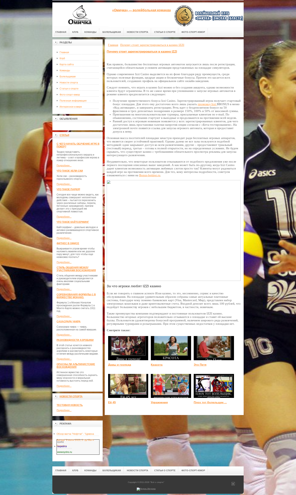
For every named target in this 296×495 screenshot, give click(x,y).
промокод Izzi (207, 104)
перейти (62, 446)
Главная (64, 52)
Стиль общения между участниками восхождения (76, 269)
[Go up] (233, 485)
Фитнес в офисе (68, 243)
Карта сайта (67, 64)
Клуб (62, 58)
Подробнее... (64, 165)
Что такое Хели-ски (70, 170)
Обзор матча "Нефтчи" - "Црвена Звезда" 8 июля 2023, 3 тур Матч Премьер (75, 435)
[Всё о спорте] (80, 14)
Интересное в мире (71, 106)
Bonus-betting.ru (149, 175)
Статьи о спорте (69, 88)
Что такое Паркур (68, 189)
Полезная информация (73, 100)
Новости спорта (69, 82)
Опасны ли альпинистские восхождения (76, 365)
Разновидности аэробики (75, 340)
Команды (65, 70)
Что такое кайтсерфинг (73, 222)
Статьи (64, 135)
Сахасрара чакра (69, 321)
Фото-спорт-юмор (70, 94)
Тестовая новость (70, 405)
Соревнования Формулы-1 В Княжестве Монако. (76, 296)
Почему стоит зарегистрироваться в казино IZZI (142, 51)
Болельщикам (68, 76)
